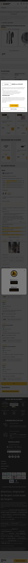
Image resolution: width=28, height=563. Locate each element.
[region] (14, 96)
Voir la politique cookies (6, 95)
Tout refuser (6, 84)
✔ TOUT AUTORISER (14, 105)
